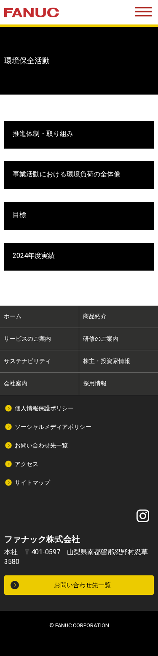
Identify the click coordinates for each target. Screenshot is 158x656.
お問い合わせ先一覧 (41, 445)
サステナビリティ (27, 361)
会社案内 (15, 383)
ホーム (12, 316)
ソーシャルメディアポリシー (53, 426)
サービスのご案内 (27, 338)
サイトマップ (32, 482)
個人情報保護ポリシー (44, 408)
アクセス (26, 464)
